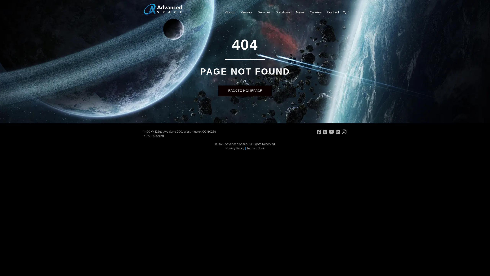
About (230, 12)
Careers (316, 12)
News (300, 12)
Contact (333, 12)
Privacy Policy (235, 148)
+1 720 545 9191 (154, 136)
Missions (246, 12)
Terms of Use (255, 148)
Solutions (283, 12)
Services (264, 12)
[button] (344, 12)
